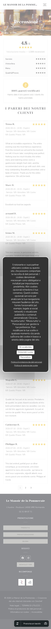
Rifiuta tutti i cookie (25, 352)
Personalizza (25, 357)
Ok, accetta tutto (25, 347)
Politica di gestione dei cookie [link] (26, 365)
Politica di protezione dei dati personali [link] (26, 362)
